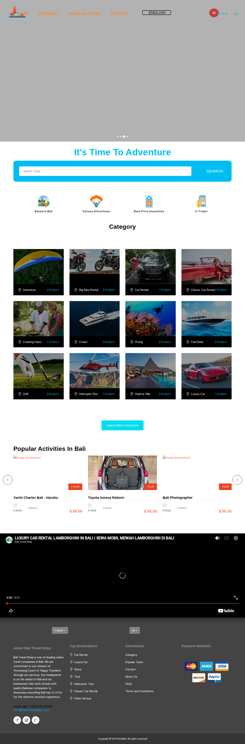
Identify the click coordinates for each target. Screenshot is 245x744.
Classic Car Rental (203, 289)
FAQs (128, 684)
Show (77, 669)
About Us (131, 676)
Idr (214, 12)
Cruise (83, 342)
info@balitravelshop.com (31, 710)
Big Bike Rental (88, 289)
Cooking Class (32, 342)
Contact (120, 13)
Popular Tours (84, 13)
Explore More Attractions (123, 425)
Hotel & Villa (142, 394)
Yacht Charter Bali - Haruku (35, 498)
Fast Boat (197, 342)
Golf (25, 394)
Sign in (222, 13)
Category (48, 13)
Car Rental (141, 289)
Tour (77, 676)
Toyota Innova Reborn (106, 498)
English (59, 630)
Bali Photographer (178, 498)
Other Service (82, 698)
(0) (237, 13)
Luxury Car (198, 394)
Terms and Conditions (139, 691)
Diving (139, 342)
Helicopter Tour (88, 394)
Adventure (29, 289)
